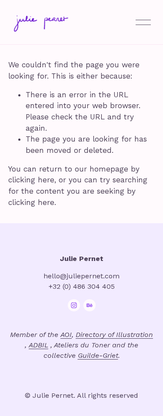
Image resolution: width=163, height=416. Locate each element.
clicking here (31, 179)
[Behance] (89, 305)
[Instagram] (74, 305)
